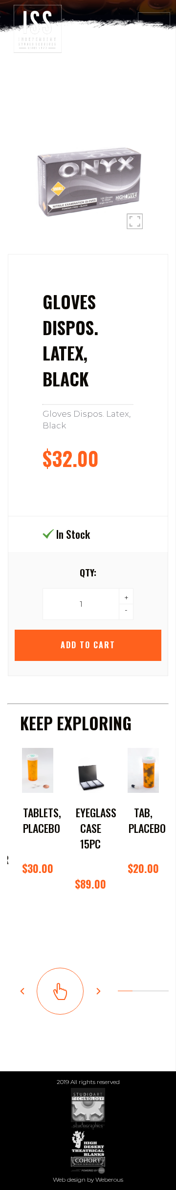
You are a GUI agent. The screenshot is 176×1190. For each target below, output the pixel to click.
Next (98, 991)
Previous (22, 991)
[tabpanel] (37, 845)
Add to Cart (88, 645)
